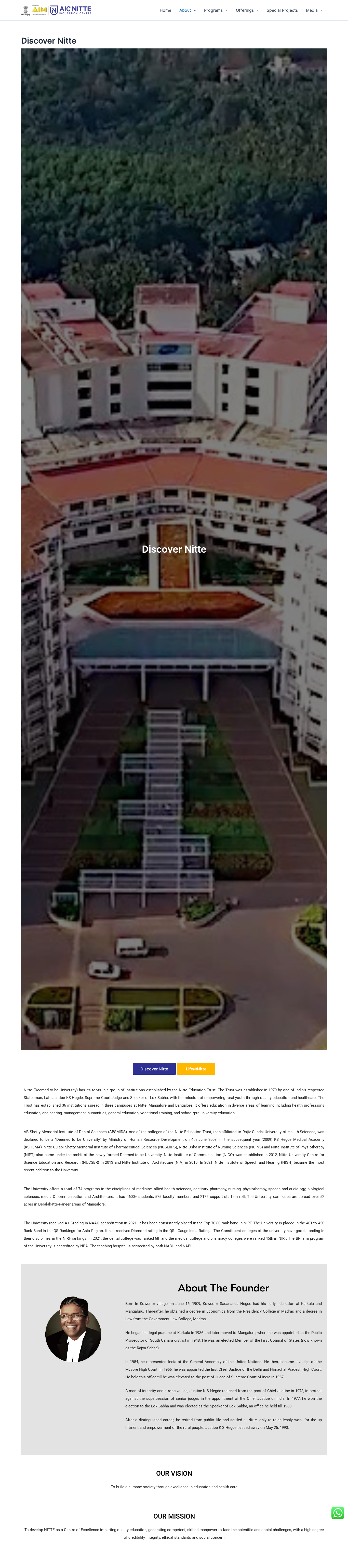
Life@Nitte (196, 1068)
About (185, 10)
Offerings (245, 10)
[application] (193, 10)
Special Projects (282, 10)
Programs (213, 10)
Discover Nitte (154, 1068)
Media (312, 10)
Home (165, 10)
